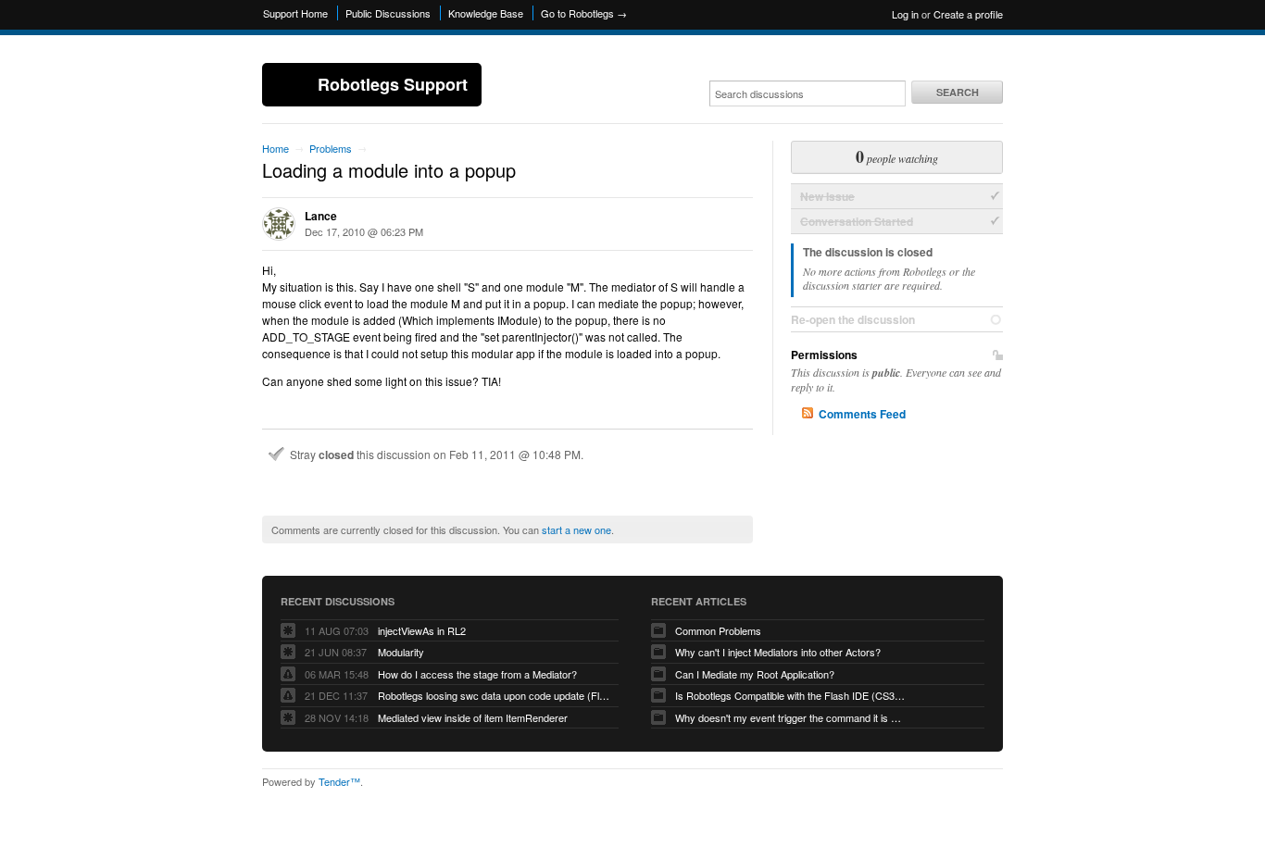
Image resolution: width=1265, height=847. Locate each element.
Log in (905, 13)
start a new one (576, 529)
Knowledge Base (485, 13)
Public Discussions (388, 13)
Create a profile (968, 13)
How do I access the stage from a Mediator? (477, 673)
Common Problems (718, 630)
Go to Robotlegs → (584, 13)
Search (957, 92)
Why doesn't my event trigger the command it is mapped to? (791, 717)
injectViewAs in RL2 (422, 630)
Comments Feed (862, 413)
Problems (330, 148)
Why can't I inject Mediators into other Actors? (778, 651)
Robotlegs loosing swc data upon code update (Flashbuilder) (493, 695)
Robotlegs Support (393, 84)
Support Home (295, 13)
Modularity (401, 651)
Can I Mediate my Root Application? (754, 673)
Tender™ (339, 781)
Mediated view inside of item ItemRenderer (473, 717)
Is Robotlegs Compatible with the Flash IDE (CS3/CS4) (791, 695)
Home (275, 148)
